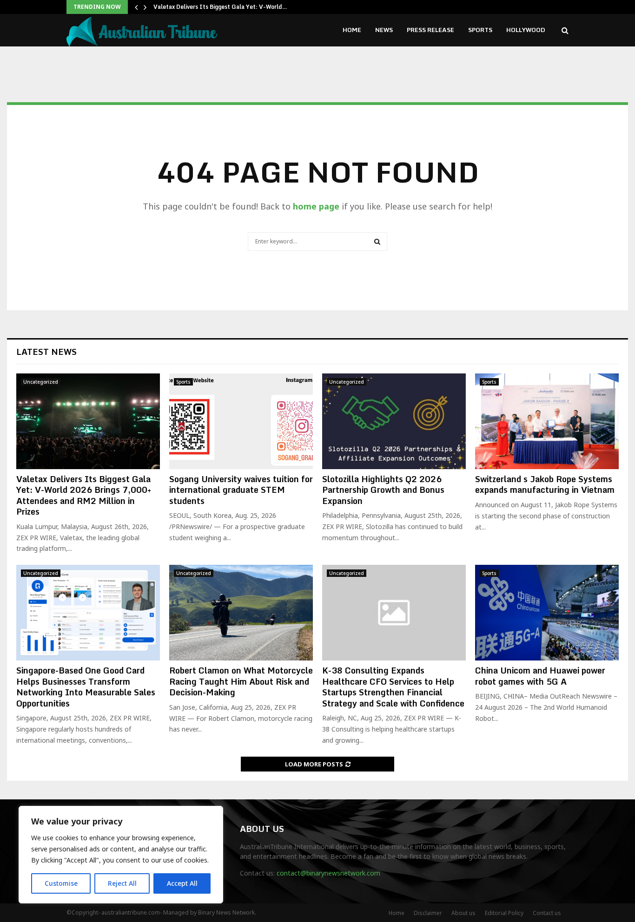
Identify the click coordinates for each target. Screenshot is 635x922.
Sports (480, 30)
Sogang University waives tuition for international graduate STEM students (241, 490)
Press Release (430, 30)
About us (463, 913)
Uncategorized (40, 382)
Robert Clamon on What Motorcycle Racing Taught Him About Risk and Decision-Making (241, 681)
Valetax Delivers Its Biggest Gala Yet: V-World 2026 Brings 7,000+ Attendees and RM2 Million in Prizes (83, 495)
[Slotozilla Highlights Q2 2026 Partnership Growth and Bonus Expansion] (394, 421)
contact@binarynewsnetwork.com (328, 873)
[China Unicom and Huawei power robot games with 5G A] (547, 612)
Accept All (182, 883)
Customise (61, 883)
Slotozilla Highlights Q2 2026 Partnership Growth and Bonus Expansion (383, 490)
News (384, 30)
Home (352, 30)
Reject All (122, 883)
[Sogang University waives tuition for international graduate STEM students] (241, 421)
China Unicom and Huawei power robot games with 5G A (540, 675)
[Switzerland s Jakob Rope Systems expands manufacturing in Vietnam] (547, 421)
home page (316, 206)
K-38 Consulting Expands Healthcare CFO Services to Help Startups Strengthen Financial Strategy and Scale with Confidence (393, 686)
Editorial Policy (504, 913)
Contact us (547, 913)
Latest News (46, 352)
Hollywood (525, 30)
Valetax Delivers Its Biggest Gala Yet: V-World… (220, 6)
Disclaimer (428, 913)
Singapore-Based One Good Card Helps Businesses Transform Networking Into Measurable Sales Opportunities (85, 686)
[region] (121, 854)
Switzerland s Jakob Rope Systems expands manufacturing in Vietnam (545, 484)
